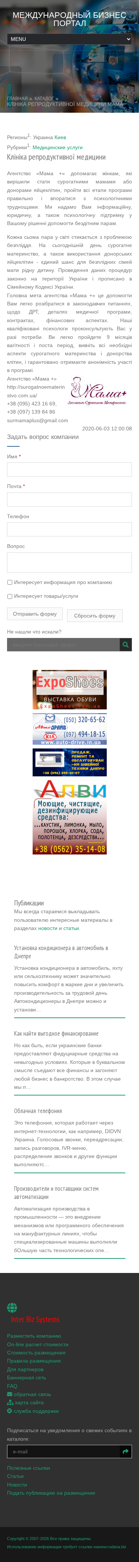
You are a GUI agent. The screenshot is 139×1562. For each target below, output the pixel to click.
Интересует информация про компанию (62, 582)
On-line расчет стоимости (38, 1344)
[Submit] (126, 644)
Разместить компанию (34, 1336)
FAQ (12, 1386)
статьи (71, 928)
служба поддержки (35, 1411)
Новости (17, 1485)
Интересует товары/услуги (45, 596)
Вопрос (16, 546)
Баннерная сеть (26, 1377)
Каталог (44, 98)
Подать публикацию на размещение (51, 1493)
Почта (16, 486)
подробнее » (32, 1012)
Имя (14, 456)
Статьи (15, 1476)
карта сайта (29, 1402)
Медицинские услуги (58, 147)
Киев (60, 137)
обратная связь (31, 1394)
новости (47, 928)
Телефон (18, 516)
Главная (17, 98)
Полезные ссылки (28, 1468)
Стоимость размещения (36, 1353)
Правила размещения (34, 1361)
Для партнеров (25, 1369)
